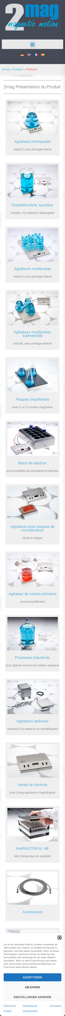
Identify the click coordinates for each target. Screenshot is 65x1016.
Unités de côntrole (32, 785)
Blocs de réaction (32, 463)
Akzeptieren (32, 977)
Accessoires (32, 912)
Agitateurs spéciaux (32, 721)
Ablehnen (32, 987)
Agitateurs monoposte (32, 141)
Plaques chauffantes (32, 399)
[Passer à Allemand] (22, 54)
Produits (17, 69)
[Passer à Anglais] (29, 54)
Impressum (55, 1005)
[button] (59, 937)
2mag (5, 69)
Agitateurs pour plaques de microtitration (33, 528)
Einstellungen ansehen (32, 997)
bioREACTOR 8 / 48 (32, 848)
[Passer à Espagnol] (42, 54)
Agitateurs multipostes (32, 269)
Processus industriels (32, 657)
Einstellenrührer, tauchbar (32, 205)
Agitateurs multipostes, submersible (32, 334)
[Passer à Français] (35, 54)
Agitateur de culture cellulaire (32, 594)
